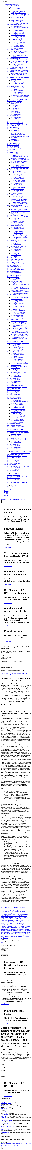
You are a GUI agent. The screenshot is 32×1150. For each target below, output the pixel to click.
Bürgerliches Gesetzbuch (17, 133)
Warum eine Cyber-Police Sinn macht (20, 453)
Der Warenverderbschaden (17, 17)
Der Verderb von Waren (20, 89)
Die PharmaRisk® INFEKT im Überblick (18, 466)
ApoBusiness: (4, 1114)
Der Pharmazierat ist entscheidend (19, 23)
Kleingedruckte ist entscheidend (19, 67)
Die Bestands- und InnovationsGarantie (17, 71)
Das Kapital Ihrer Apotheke (18, 20)
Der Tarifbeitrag (15, 80)
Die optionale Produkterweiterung (16, 86)
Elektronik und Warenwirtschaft (19, 62)
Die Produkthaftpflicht (16, 29)
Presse (24, 673)
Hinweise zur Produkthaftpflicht (19, 51)
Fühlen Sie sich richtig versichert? (19, 73)
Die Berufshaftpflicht (16, 106)
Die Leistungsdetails (16, 79)
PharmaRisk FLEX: (6, 1123)
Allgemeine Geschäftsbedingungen (20, 136)
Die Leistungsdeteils (16, 483)
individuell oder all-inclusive (18, 65)
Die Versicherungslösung (13, 115)
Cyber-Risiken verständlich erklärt (19, 450)
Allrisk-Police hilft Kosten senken (19, 61)
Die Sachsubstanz (15, 105)
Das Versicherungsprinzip (14, 5)
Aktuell (15, 673)
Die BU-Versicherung (16, 38)
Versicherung (14, 131)
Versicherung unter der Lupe (18, 340)
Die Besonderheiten (16, 98)
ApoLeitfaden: (5, 1111)
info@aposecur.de (20, 499)
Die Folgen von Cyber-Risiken (19, 16)
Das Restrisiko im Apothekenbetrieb (20, 21)
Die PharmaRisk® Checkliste (14, 109)
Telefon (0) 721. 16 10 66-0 (8, 499)
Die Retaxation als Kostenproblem (18, 92)
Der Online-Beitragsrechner (14, 101)
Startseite (3, 1143)
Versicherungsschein (16, 140)
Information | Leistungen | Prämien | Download (13, 907)
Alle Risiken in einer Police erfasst (19, 60)
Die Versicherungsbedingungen (15, 128)
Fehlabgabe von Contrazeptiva (18, 13)
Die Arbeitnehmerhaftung (17, 52)
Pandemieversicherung (10, 464)
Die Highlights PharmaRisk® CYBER (17, 438)
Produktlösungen (5, 1145)
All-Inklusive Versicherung (11, 4)
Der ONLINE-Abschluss (17, 102)
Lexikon (22, 1143)
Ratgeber (19, 673)
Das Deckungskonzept (16, 111)
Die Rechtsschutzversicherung (18, 46)
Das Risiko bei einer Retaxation (19, 54)
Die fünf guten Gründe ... (13, 121)
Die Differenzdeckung (13, 120)
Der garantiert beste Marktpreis (15, 123)
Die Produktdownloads (16, 84)
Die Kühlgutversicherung (17, 33)
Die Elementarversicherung (18, 36)
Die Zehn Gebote (15, 8)
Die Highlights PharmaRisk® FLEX (16, 240)
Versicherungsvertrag (16, 130)
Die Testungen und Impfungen (18, 55)
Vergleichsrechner (8, 494)
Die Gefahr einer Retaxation (18, 10)
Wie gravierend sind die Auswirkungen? (21, 451)
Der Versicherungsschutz (13, 127)
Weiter (2, 942)
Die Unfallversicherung (17, 48)
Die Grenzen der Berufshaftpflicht (19, 99)
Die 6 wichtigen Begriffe (13, 423)
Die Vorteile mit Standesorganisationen (17, 124)
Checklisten (28, 1143)
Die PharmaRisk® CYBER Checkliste (17, 439)
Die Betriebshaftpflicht (16, 26)
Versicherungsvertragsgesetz (18, 134)
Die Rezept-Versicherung (17, 32)
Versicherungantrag (16, 137)
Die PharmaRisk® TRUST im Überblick (17, 482)
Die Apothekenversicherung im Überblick (18, 77)
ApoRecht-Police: (5, 1129)
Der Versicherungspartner (13, 143)
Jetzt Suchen (4, 955)
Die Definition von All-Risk (14, 58)
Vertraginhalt (14, 139)
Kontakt (6, 495)
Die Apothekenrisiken (13, 7)
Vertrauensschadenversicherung (12, 481)
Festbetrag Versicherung (10, 274)
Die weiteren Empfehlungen (14, 148)
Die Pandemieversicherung (17, 227)
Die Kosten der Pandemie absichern (20, 18)
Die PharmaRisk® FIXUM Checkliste (17, 372)
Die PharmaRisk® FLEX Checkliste (16, 246)
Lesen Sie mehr (8, 547)
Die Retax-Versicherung (17, 30)
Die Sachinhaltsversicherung (18, 35)
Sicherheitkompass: (6, 1108)
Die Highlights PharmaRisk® (14, 104)
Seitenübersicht (16, 1143)
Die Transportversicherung (17, 43)
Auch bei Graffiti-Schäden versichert (20, 64)
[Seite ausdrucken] (1, 1147)
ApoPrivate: (4, 1116)
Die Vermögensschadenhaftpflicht (19, 27)
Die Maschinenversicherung (18, 42)
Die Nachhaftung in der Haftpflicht (20, 14)
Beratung (6, 491)
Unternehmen (7, 489)
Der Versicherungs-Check (14, 24)
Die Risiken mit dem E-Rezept (15, 428)
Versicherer (13, 142)
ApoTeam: (4, 1117)
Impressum (8, 1143)
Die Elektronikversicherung (18, 40)
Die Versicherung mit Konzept (15, 68)
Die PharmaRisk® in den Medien (16, 269)
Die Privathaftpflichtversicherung (19, 96)
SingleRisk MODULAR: (7, 1126)
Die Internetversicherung (17, 45)
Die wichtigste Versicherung (14, 49)
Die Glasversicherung (16, 39)
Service (6, 492)
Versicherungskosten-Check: (9, 1106)
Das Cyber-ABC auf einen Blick (15, 426)
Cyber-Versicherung (9, 395)
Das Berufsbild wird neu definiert (19, 11)
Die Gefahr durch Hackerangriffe (19, 57)
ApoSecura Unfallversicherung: (9, 1135)
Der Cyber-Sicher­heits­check (14, 425)
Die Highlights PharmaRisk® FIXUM (17, 366)
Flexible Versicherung (9, 149)
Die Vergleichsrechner (13, 146)
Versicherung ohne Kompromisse (19, 70)
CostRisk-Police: (5, 1132)
